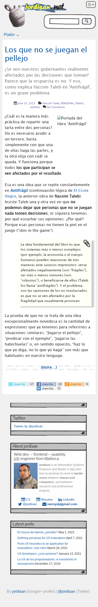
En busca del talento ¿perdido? (37, 532)
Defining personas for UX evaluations (41, 538)
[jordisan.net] (36, 16)
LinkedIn (68, 499)
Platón (9, 35)
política (35, 107)
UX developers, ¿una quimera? (37, 553)
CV (27, 499)
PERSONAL (67, 103)
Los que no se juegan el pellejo (46, 54)
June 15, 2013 (26, 103)
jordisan (19, 591)
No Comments (56, 107)
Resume (46, 499)
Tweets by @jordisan (28, 426)
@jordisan (29, 504)
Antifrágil (19, 190)
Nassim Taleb (51, 103)
